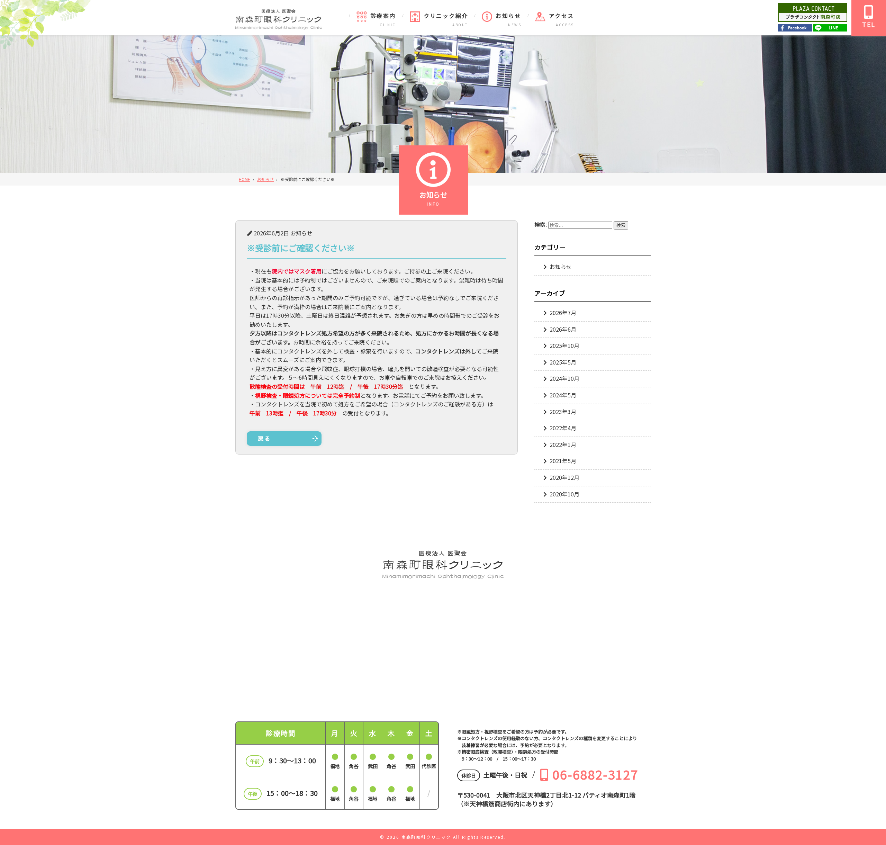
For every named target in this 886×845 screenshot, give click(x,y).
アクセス (561, 15)
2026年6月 (563, 329)
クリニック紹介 (446, 15)
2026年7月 (563, 312)
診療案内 (383, 15)
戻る (264, 438)
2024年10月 (564, 378)
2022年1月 (563, 444)
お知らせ (508, 15)
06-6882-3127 (595, 774)
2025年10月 (564, 345)
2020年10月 (564, 494)
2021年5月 (563, 461)
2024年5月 (563, 395)
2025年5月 (563, 362)
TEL (868, 24)
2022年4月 (563, 428)
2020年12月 (564, 477)
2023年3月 (563, 411)
